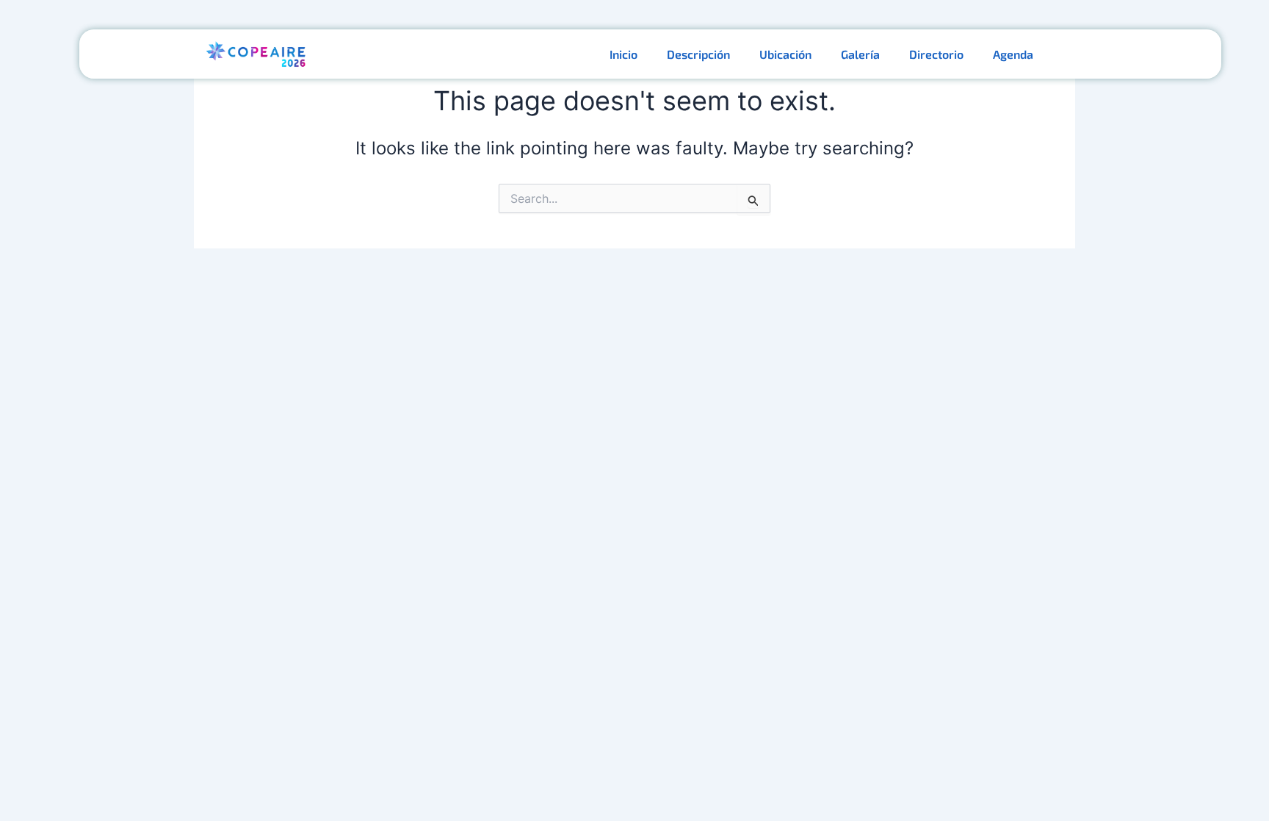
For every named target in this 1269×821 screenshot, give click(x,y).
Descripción (698, 54)
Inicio (623, 54)
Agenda (1013, 54)
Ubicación (785, 54)
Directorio (936, 54)
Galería (860, 54)
